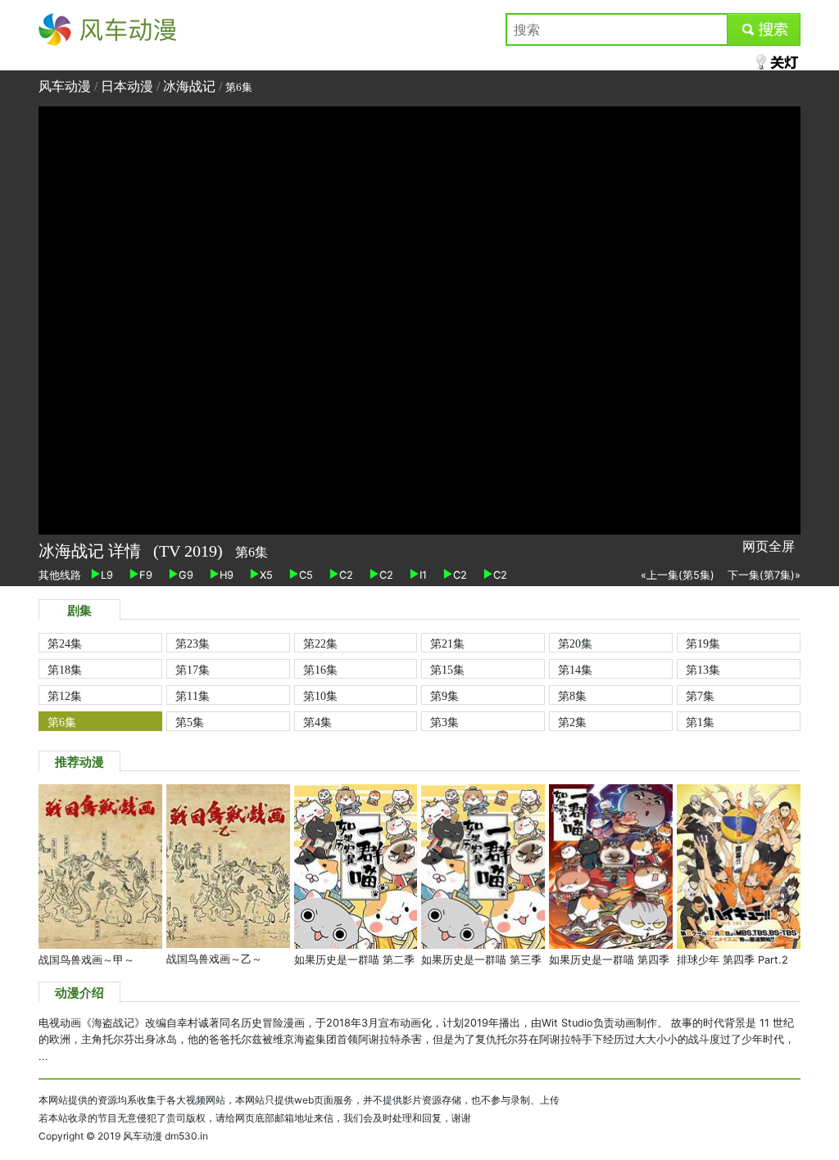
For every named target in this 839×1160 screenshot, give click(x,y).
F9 (145, 575)
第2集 (572, 722)
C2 (346, 575)
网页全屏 (768, 546)
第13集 (703, 669)
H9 (227, 575)
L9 (107, 575)
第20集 (575, 643)
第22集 (320, 643)
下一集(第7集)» (764, 575)
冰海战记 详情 (92, 551)
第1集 (700, 722)
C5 (306, 575)
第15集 (447, 669)
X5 (266, 575)
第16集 (320, 669)
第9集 (444, 695)
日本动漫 (128, 86)
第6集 (62, 722)
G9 (186, 575)
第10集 (320, 695)
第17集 (192, 669)
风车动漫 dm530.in (165, 1136)
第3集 (444, 722)
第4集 (317, 722)
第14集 (575, 669)
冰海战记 (189, 86)
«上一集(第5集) (677, 575)
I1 (423, 575)
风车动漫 (65, 29)
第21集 (447, 643)
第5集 (189, 722)
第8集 (572, 695)
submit (764, 29)
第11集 (192, 695)
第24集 (65, 643)
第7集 (700, 695)
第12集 (65, 695)
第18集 (65, 669)
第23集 (192, 643)
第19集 (703, 643)
